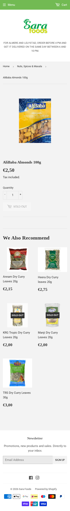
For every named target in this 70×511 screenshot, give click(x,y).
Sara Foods (25, 489)
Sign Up (60, 460)
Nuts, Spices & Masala (29, 66)
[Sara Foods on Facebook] (31, 478)
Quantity (8, 187)
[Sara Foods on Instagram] (37, 478)
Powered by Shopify (46, 489)
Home (6, 66)
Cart (64, 5)
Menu (11, 5)
